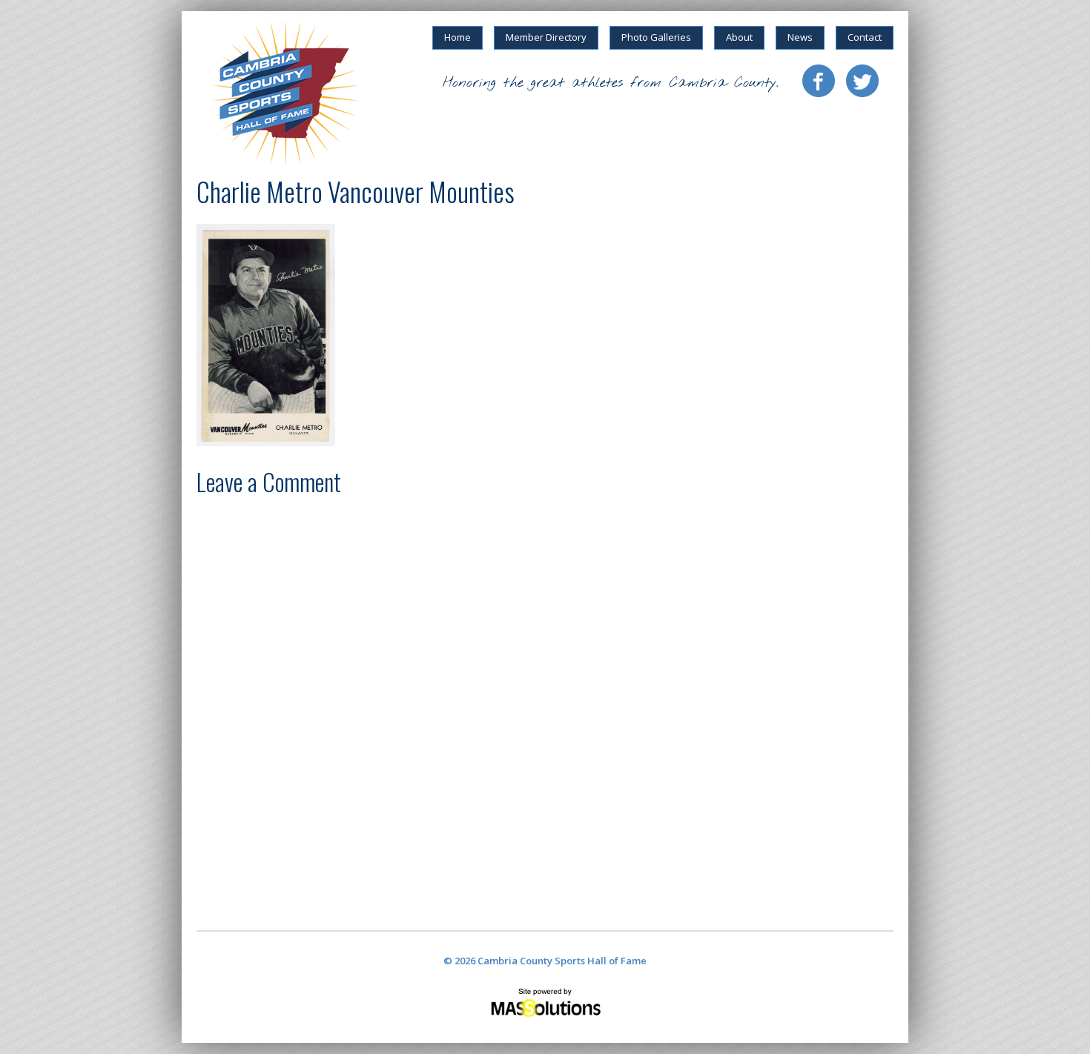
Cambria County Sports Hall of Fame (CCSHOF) (285, 93)
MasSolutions (545, 1002)
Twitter (862, 80)
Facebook (818, 80)
